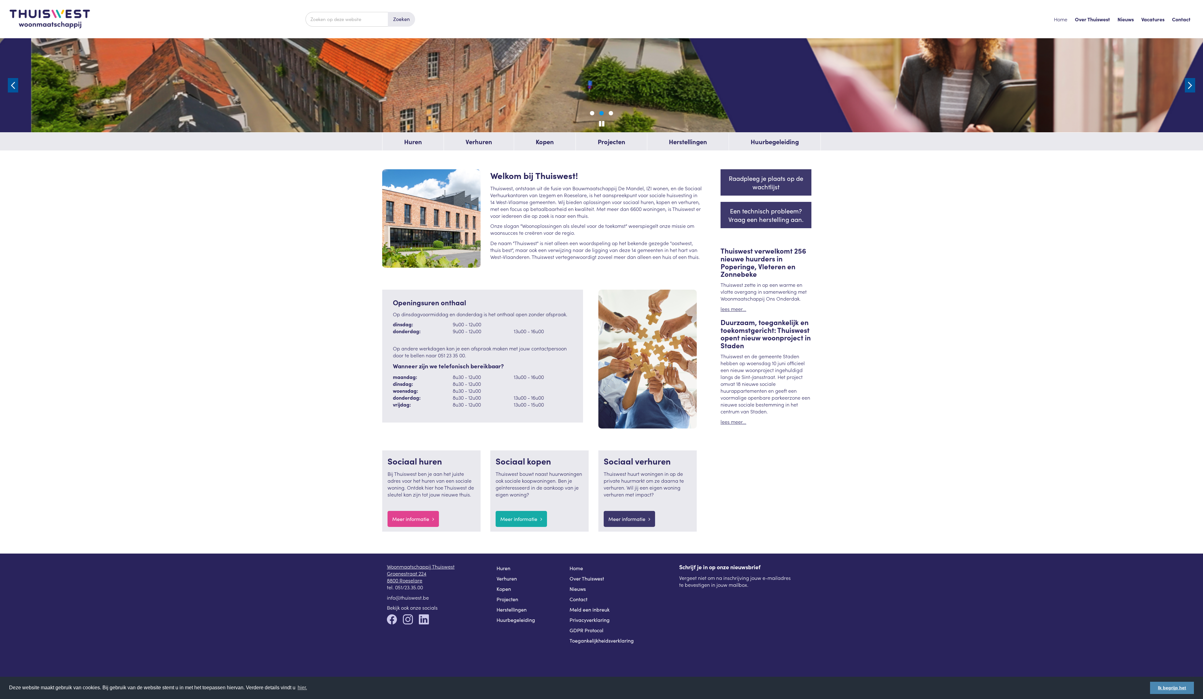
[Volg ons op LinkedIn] (424, 620)
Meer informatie (410, 519)
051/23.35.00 (409, 587)
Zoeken (401, 19)
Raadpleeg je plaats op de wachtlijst (766, 182)
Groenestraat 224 (406, 573)
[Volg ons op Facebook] (392, 620)
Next (1190, 85)
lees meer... (733, 308)
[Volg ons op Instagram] (408, 620)
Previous (13, 85)
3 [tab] (611, 113)
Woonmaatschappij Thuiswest (421, 566)
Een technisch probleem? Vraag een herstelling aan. (766, 215)
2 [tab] (601, 113)
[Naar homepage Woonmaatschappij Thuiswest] (157, 19)
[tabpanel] (601, 85)
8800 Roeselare (404, 580)
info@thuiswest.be (408, 597)
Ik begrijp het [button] (1172, 687)
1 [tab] (592, 113)
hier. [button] (302, 687)
